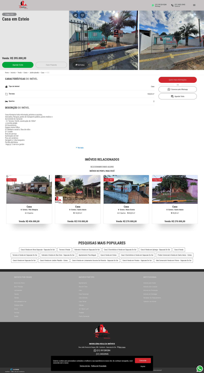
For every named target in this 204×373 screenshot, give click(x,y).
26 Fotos (81, 65)
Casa (152, 87)
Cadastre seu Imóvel (149, 301)
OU (178, 85)
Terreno (12, 94)
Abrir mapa (122, 347)
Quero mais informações (177, 80)
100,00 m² (150, 94)
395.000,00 (20, 58)
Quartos (12, 101)
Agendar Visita (18, 65)
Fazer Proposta (51, 65)
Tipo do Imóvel (14, 86)
